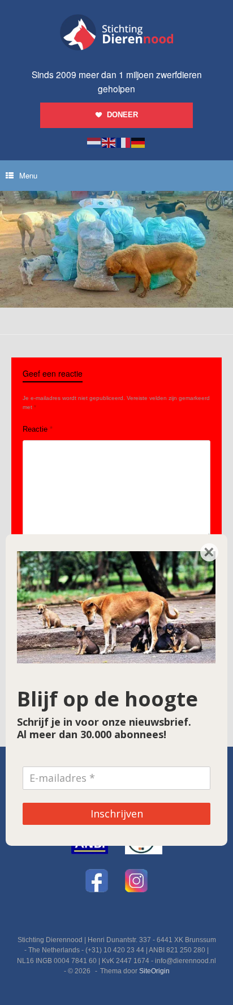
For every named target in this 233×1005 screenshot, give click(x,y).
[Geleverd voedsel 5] (116, 305)
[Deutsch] (138, 142)
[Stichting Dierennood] (116, 32)
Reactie (38, 429)
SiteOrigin (154, 971)
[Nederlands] (94, 142)
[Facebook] (96, 880)
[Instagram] (136, 880)
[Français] (123, 142)
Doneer (122, 114)
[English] (109, 142)
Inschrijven (116, 813)
